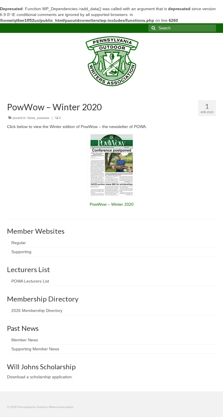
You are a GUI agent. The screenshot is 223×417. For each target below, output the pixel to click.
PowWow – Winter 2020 (112, 204)
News (31, 118)
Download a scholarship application (39, 377)
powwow (43, 118)
